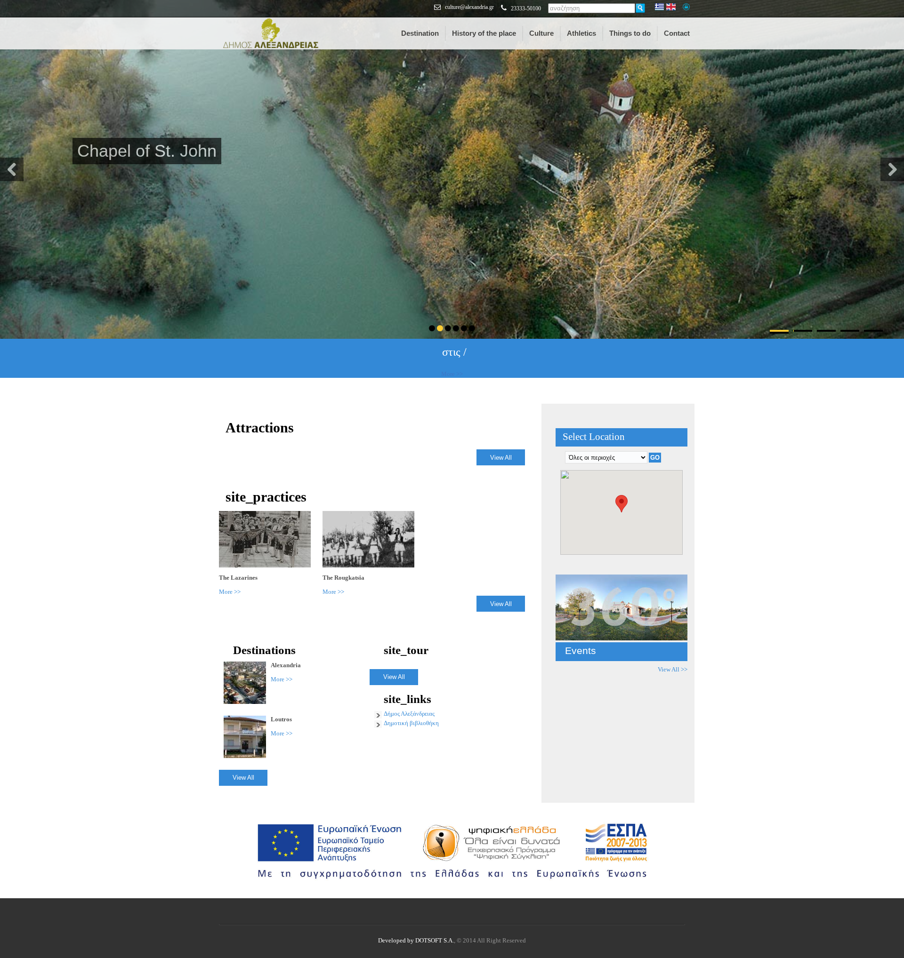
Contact (677, 33)
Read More (91, 193)
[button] (621, 503)
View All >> (672, 669)
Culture (541, 33)
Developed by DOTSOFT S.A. (416, 940)
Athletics (581, 33)
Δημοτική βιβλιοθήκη (411, 722)
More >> (452, 373)
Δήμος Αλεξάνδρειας (409, 713)
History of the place (484, 33)
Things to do (630, 33)
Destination (420, 33)
